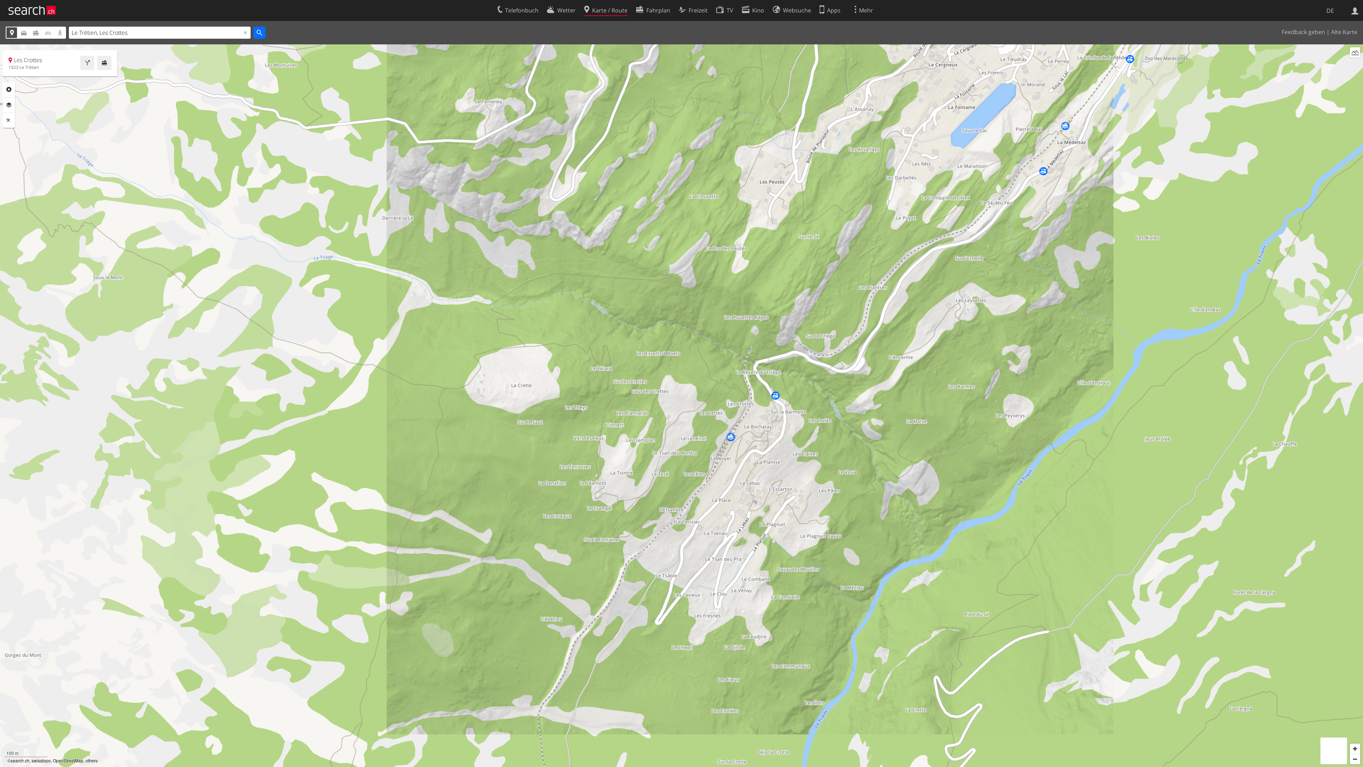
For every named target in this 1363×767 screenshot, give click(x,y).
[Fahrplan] (104, 63)
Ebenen (9, 105)
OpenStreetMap (68, 760)
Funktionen (9, 120)
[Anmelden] (1355, 10)
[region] (681, 405)
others (92, 760)
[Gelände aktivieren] (1355, 52)
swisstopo (41, 760)
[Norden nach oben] (1355, 65)
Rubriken (9, 89)
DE (1330, 11)
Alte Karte (1344, 32)
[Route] (87, 63)
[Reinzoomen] (1355, 749)
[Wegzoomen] (1355, 759)
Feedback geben (1303, 32)
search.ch (20, 760)
